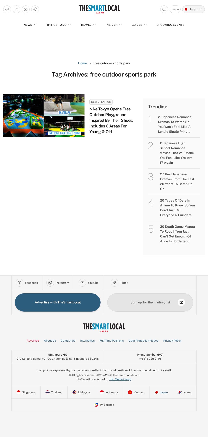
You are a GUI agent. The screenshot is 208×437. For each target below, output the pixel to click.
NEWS (28, 24)
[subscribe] (181, 302)
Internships (87, 340)
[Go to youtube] (26, 9)
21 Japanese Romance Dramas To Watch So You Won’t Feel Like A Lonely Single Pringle (174, 124)
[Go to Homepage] (99, 9)
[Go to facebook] (7, 9)
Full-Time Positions (112, 340)
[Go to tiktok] (35, 9)
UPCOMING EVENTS (170, 24)
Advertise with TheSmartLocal (58, 302)
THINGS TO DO (56, 24)
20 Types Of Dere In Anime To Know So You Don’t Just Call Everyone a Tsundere (177, 208)
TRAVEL (86, 24)
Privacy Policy (172, 340)
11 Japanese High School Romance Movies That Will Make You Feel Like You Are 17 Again (177, 153)
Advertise (33, 340)
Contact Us (68, 340)
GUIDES (137, 24)
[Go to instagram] (16, 9)
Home (82, 63)
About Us (50, 340)
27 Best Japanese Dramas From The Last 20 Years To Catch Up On (177, 181)
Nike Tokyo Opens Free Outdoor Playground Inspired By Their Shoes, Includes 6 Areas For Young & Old (111, 120)
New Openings (101, 101)
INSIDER (111, 24)
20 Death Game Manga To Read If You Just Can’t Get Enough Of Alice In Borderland (177, 234)
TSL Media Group (120, 379)
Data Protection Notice (143, 340)
